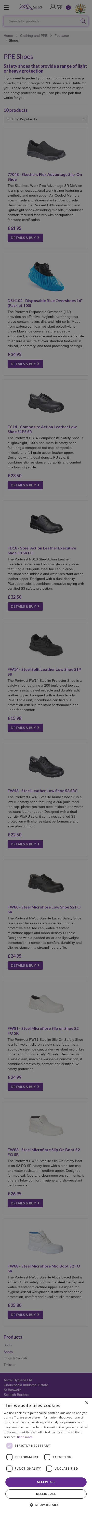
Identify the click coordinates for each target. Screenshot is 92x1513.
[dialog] (46, 1455)
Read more (25, 1437)
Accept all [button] (46, 1482)
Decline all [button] (46, 1494)
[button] (46, 1504)
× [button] (86, 1403)
